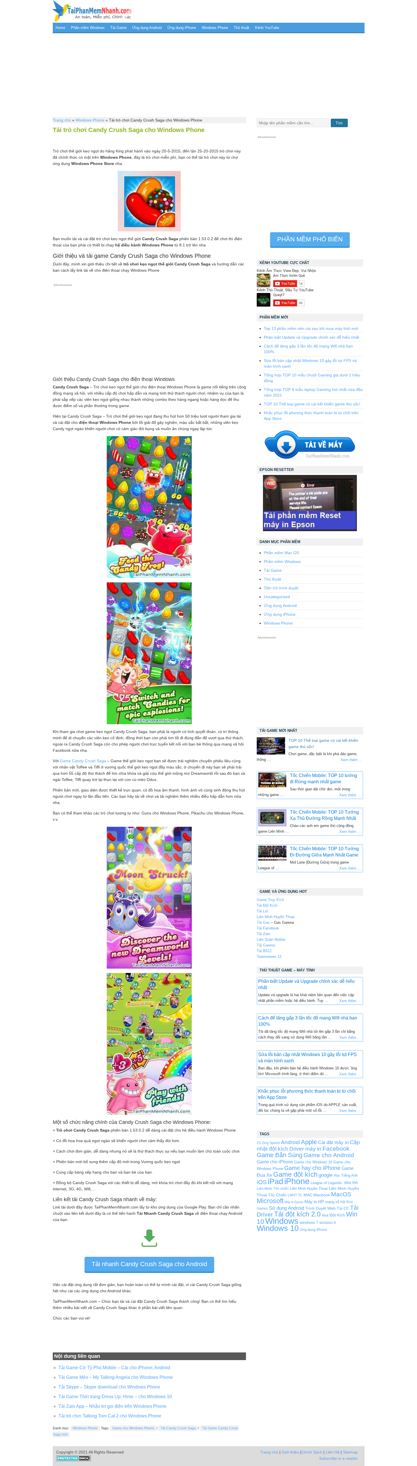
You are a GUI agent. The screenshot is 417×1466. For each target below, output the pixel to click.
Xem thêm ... (351, 760)
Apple (309, 1142)
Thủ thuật (241, 28)
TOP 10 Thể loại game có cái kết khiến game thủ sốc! (312, 404)
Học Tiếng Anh (346, 1175)
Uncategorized (277, 596)
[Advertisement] (208, 74)
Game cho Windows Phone (133, 1428)
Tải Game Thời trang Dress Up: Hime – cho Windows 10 (115, 1396)
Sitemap (350, 1452)
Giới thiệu (290, 1452)
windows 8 (327, 1222)
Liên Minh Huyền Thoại (275, 917)
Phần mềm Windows (88, 28)
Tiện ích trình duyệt (281, 588)
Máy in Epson (294, 1202)
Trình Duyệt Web (320, 1208)
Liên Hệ (333, 1452)
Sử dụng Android (286, 1208)
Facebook (336, 1148)
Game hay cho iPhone (312, 1168)
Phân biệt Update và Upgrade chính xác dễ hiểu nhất (311, 337)
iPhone (296, 1181)
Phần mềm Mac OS (281, 552)
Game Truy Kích (270, 900)
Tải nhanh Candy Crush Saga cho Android (149, 1264)
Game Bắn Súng (279, 1155)
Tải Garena (266, 945)
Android (290, 1142)
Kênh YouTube (267, 28)
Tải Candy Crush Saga (178, 1428)
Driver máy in (305, 1149)
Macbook (321, 1195)
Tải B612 (264, 951)
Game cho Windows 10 (313, 1162)
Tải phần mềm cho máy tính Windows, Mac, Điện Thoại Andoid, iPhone (92, 11)
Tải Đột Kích (267, 905)
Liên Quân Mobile (271, 939)
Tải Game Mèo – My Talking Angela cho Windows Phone (115, 1377)
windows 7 (309, 1222)
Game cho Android (329, 1155)
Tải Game (118, 28)
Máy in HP (314, 1201)
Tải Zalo (263, 934)
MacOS (341, 1194)
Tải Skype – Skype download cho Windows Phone (109, 1387)
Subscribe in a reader (338, 1458)
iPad (275, 1181)
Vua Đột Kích (333, 1215)
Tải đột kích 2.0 (297, 1214)
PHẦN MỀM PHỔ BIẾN (310, 239)
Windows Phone (215, 28)
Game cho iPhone (275, 1161)
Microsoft (270, 1201)
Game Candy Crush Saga (83, 761)
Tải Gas (263, 922)
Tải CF (343, 1208)
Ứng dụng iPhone (181, 28)
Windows (281, 1221)
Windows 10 (278, 1228)
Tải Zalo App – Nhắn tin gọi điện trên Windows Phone (112, 1406)
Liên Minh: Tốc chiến (273, 1188)
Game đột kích (295, 1174)
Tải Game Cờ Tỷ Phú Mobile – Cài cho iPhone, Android (114, 1367)
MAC (308, 1195)
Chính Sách (311, 1452)
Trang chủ (62, 120)
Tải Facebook (268, 928)
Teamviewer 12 (269, 956)
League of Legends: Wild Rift (334, 1183)
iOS (262, 1182)
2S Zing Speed (268, 1143)
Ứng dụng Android (147, 28)
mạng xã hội (335, 1202)
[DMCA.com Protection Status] (73, 1460)
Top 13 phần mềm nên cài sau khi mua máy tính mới (311, 328)
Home (60, 28)
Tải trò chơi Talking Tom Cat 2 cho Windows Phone (109, 1415)
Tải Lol (262, 911)
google (325, 1175)
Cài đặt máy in (333, 1142)
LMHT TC (295, 1195)
